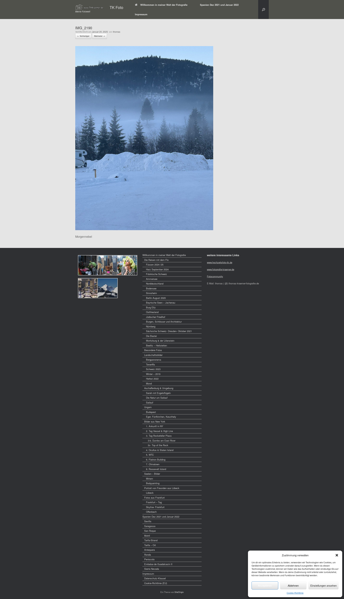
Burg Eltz (151, 307)
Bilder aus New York (154, 421)
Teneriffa (150, 364)
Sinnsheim (151, 293)
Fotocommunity (215, 276)
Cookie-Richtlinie (295, 592)
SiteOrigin (179, 592)
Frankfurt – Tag (154, 502)
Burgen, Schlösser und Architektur (164, 321)
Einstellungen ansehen (323, 585)
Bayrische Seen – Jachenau (160, 302)
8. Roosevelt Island (156, 469)
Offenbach (151, 511)
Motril (147, 535)
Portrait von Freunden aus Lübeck (161, 488)
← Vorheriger (83, 36)
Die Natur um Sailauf (157, 397)
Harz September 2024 (157, 269)
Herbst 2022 (152, 378)
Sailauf (149, 402)
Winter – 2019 (153, 374)
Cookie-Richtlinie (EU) (155, 583)
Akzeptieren (265, 585)
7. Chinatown (152, 464)
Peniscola (149, 559)
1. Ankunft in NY (154, 426)
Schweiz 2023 (153, 369)
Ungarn (148, 407)
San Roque (150, 530)
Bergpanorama (153, 359)
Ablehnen (293, 585)
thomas (116, 31)
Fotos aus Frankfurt (154, 497)
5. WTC (150, 454)
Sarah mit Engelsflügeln (158, 393)
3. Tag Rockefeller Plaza (158, 435)
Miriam (149, 478)
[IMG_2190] (144, 229)
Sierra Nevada (151, 568)
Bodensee (151, 288)
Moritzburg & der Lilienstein (160, 340)
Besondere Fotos (153, 350)
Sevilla (147, 521)
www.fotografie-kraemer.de (220, 269)
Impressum (141, 14)
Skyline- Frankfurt (155, 507)
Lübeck (150, 492)
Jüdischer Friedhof (155, 317)
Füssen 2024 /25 (154, 264)
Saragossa (149, 526)
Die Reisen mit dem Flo (156, 260)
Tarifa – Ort (150, 545)
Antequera (149, 549)
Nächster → (99, 36)
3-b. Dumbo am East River (161, 440)
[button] (337, 555)
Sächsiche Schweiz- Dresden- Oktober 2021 (169, 331)
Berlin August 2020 (156, 298)
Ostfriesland (152, 312)
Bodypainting (152, 483)
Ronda (147, 554)
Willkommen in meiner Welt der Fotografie (163, 4)
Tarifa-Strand (150, 540)
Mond (149, 383)
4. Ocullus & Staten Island (159, 450)
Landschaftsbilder (153, 355)
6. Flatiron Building (155, 459)
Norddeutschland (154, 283)
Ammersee (151, 279)
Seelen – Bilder (152, 473)
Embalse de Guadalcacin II (158, 564)
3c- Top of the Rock (158, 445)
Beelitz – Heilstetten (156, 345)
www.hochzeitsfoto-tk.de (219, 262)
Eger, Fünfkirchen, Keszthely (161, 416)
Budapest (151, 412)
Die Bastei (151, 336)
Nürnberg (150, 326)
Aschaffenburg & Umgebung (158, 388)
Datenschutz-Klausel (155, 578)
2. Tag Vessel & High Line (159, 431)
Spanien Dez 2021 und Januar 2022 (219, 4)
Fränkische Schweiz (156, 274)
